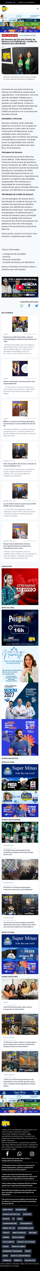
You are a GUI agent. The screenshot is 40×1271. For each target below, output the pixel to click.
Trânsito (18, 1260)
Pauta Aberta (8, 1242)
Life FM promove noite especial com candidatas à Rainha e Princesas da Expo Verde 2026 (18, 852)
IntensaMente (26, 1223)
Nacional (33, 1233)
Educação (27, 1214)
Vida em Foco (30, 1260)
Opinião (6, 1237)
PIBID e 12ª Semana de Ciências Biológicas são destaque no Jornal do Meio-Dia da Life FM (19, 424)
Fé (13, 1219)
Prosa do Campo (18, 1246)
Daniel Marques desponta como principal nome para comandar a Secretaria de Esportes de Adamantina (19, 1192)
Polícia (6, 1246)
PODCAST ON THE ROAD (26, 1242)
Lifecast (6, 1233)
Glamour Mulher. (10, 1223)
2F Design (15, 1266)
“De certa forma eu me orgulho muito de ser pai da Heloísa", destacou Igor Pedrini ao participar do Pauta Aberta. (19, 1201)
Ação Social (8, 1210)
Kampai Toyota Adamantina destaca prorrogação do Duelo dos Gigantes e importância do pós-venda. (17, 546)
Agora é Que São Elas (11, 1214)
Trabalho (7, 1260)
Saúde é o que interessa (26, 2)
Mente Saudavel (19, 1233)
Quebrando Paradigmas (12, 1251)
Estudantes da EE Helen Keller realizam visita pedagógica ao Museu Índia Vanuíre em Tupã (20, 339)
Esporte (6, 1219)
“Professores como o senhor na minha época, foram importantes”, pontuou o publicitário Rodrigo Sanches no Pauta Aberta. (20, 1044)
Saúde (5, 1256)
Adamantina (21, 1210)
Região (28, 1251)
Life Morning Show (25, 1228)
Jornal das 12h (10, 2)
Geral (4, 35)
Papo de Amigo (18, 1237)
